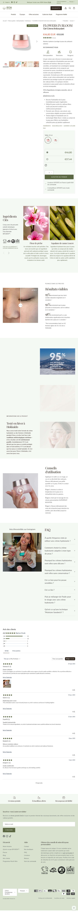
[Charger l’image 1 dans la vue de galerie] (21, 41)
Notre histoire (7, 845)
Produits (13, 14)
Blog (4, 854)
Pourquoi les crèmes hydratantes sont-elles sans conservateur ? (58, 571)
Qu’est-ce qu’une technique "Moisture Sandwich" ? (56, 610)
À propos (22, 14)
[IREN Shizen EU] (7, 7)
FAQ (44, 127)
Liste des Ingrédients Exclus (10, 247)
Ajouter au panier (59, 176)
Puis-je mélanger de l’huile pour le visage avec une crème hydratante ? (58, 599)
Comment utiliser (69, 125)
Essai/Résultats (57, 125)
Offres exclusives (34, 14)
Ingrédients (47, 125)
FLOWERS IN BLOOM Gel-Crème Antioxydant (44, 20)
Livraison (27, 854)
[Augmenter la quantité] (52, 172)
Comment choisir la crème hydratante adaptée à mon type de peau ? (58, 550)
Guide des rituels (47, 14)
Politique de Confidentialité (45, 897)
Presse (5, 851)
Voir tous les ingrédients (10, 245)
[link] (22, 551)
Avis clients (6, 857)
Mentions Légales (70, 897)
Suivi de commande (30, 860)
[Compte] (65, 7)
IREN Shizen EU (11, 898)
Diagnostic (56, 7)
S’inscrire (9, 829)
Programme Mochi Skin (10, 860)
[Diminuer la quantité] (46, 172)
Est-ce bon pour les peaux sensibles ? (55, 580)
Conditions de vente (59, 897)
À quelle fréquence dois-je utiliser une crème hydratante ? (58, 538)
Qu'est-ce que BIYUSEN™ (11, 848)
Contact (26, 845)
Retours (26, 857)
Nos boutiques (28, 848)
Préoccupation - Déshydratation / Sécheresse (19, 20)
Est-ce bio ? (49, 589)
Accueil (5, 20)
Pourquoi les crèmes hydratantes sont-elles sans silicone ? (58, 561)
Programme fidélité (61, 14)
